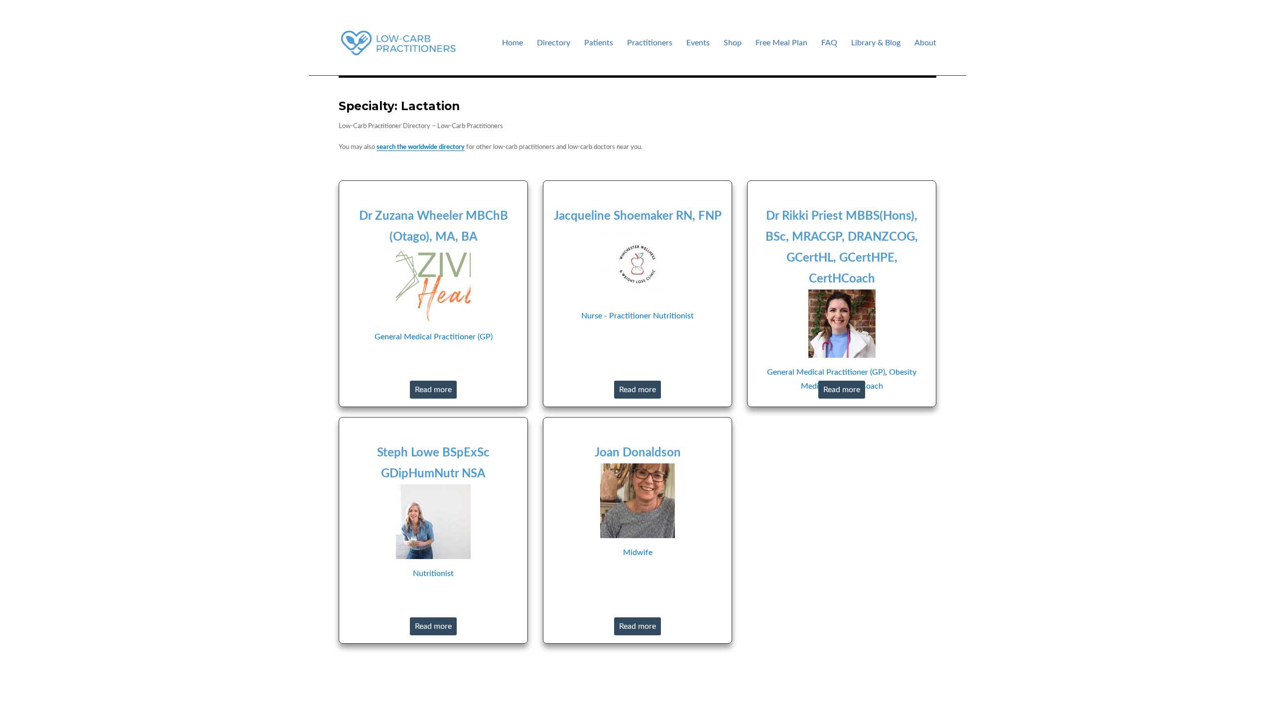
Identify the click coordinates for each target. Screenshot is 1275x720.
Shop (733, 43)
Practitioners (649, 43)
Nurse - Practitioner (616, 316)
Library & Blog (875, 43)
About (925, 43)
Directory (553, 43)
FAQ (829, 43)
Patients (598, 43)
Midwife (637, 553)
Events (698, 43)
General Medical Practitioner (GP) (434, 337)
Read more (433, 390)
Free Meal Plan (781, 43)
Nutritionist (673, 316)
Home (512, 43)
